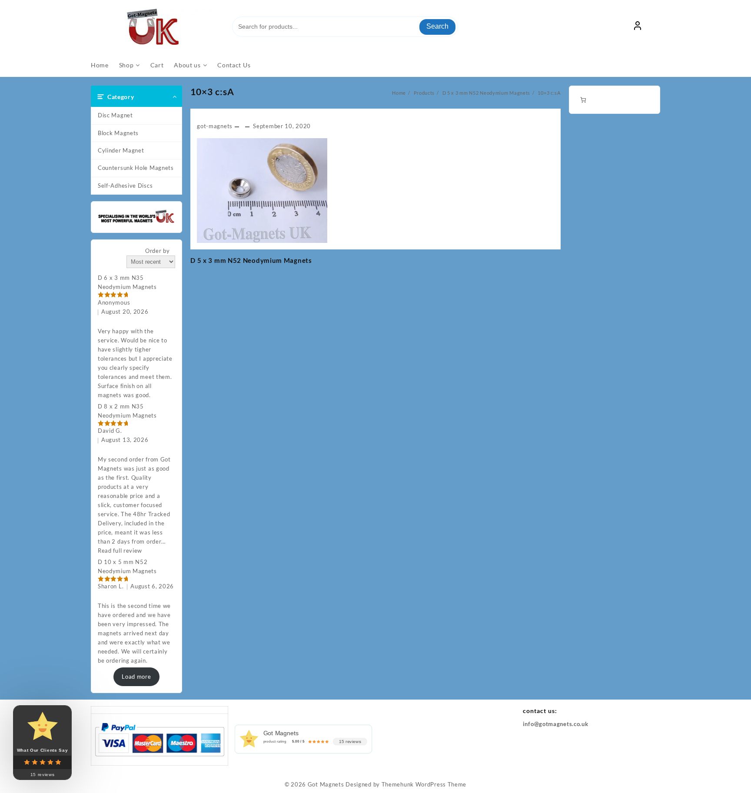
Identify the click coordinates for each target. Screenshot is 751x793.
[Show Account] (637, 26)
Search (437, 26)
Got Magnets (326, 784)
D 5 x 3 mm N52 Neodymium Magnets (251, 260)
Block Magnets (118, 132)
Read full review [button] (120, 550)
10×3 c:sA (212, 91)
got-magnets (215, 126)
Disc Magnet (115, 115)
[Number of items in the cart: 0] (583, 100)
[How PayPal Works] (159, 738)
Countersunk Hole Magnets (136, 167)
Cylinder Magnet (121, 150)
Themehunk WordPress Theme (424, 784)
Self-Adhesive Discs (125, 185)
